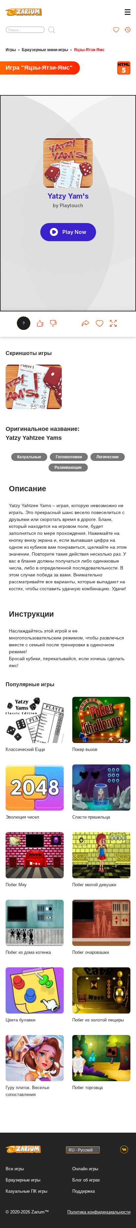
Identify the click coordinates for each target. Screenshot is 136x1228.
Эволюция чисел (22, 817)
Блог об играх (86, 1180)
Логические (107, 457)
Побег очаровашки (90, 952)
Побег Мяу (16, 884)
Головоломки (69, 457)
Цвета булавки (20, 1020)
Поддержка (83, 1191)
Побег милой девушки (94, 884)
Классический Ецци (25, 749)
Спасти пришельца (91, 817)
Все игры (15, 1168)
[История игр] (127, 29)
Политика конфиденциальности (98, 1212)
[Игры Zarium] (24, 11)
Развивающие (68, 467)
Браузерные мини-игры (45, 50)
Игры (11, 50)
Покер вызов (84, 749)
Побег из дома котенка (28, 952)
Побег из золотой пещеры (98, 1020)
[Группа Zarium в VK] (124, 1150)
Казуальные (29, 457)
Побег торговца (87, 1087)
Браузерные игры (23, 1180)
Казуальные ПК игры (26, 1191)
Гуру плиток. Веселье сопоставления (27, 1091)
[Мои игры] (116, 29)
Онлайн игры (85, 1168)
